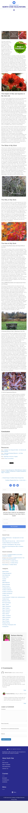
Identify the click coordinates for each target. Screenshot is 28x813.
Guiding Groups (5, 599)
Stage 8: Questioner (6, 617)
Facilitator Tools (5, 595)
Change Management (9, 469)
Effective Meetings (6, 584)
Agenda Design (5, 571)
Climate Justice (5, 576)
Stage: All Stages (5, 621)
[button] (14, 526)
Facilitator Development (21, 471)
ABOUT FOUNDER (6, 764)
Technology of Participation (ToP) (9, 624)
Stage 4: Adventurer (6, 610)
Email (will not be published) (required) (10, 728)
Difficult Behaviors (18, 469)
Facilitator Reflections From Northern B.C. (11, 542)
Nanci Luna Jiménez (9, 458)
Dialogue (4, 580)
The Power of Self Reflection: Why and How (11, 544)
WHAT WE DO (5, 762)
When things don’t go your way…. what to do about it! (13, 540)
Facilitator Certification (7, 589)
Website (3, 733)
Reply (25, 690)
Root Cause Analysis (6, 602)
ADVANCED (4, 781)
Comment (3, 709)
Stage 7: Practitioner (5, 472)
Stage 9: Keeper (5, 619)
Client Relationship (6, 575)
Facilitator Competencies (10, 471)
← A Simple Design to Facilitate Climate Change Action (12, 477)
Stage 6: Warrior (5, 613)
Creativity (4, 578)
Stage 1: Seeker (5, 604)
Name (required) (4, 723)
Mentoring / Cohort (6, 600)
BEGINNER (4, 778)
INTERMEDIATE (5, 780)
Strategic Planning (6, 622)
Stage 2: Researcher (6, 606)
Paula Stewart (5, 564)
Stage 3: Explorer (6, 608)
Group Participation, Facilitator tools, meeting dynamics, (13, 597)
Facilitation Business (6, 587)
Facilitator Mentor (14, 560)
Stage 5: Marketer (6, 611)
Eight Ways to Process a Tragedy (11, 456)
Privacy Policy (14, 799)
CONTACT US (5, 768)
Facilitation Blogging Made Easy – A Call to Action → (16, 480)
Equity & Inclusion (6, 586)
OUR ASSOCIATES (6, 766)
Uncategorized (5, 626)
